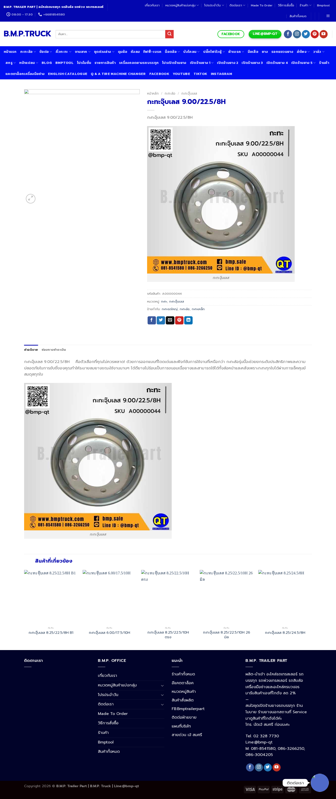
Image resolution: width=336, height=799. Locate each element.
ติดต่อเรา (235, 5)
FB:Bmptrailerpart (188, 709)
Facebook (159, 73)
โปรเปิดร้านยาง (174, 62)
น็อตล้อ (170, 51)
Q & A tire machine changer (118, 73)
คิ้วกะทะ (62, 51)
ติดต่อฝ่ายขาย (184, 717)
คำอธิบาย (31, 349)
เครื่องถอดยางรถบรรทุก (139, 62)
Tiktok (200, 73)
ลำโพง (301, 51)
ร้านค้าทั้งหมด (183, 674)
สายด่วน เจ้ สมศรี (187, 735)
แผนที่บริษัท (181, 726)
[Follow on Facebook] (288, 34)
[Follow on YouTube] (324, 34)
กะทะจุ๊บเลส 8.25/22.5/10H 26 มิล (226, 634)
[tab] (31, 350)
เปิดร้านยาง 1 (200, 62)
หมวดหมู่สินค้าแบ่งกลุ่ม (180, 5)
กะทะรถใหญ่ (170, 309)
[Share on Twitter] (161, 320)
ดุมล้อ (122, 51)
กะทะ (164, 301)
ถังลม (135, 51)
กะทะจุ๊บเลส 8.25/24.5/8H (285, 632)
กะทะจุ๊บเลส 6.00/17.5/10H (109, 632)
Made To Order (262, 5)
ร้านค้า (304, 5)
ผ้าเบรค (234, 51)
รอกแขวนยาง (282, 51)
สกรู (9, 62)
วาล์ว (317, 51)
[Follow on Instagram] (297, 34)
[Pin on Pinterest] (179, 320)
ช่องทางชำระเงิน (54, 349)
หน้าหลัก (153, 93)
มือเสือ (253, 51)
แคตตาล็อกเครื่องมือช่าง (25, 73)
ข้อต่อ (44, 51)
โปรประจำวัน (212, 5)
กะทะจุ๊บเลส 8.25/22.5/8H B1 (51, 632)
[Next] (311, 609)
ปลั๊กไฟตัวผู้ (212, 51)
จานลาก (81, 51)
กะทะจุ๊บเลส (189, 93)
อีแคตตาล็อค (183, 683)
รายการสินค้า (105, 62)
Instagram (221, 73)
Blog (47, 62)
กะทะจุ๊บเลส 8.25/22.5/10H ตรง (168, 634)
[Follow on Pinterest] (315, 34)
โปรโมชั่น (84, 62)
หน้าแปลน (27, 62)
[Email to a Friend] (170, 320)
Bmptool (323, 5)
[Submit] (169, 34)
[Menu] (328, 16)
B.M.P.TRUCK (26, 34)
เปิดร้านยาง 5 (301, 62)
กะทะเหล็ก (198, 309)
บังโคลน (189, 51)
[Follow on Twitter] (306, 34)
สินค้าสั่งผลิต (183, 700)
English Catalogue (67, 73)
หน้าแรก (10, 51)
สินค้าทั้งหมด (298, 16)
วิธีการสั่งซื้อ (286, 5)
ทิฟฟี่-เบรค (152, 51)
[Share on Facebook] (152, 320)
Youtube (181, 73)
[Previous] (24, 609)
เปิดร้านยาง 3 (252, 62)
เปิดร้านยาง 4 (277, 62)
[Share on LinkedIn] (188, 320)
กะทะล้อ (26, 51)
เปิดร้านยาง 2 (227, 62)
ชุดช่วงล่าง (102, 51)
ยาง (265, 51)
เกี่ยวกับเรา (152, 5)
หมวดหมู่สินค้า (184, 692)
